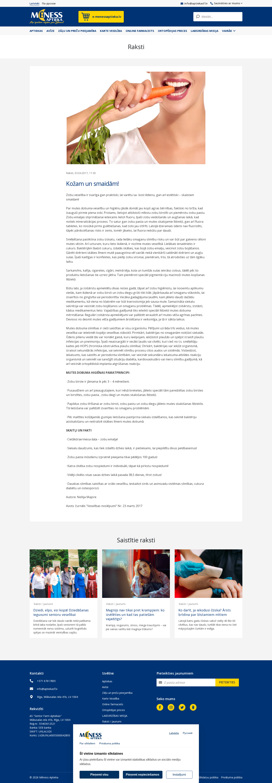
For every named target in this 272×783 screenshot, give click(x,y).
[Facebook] (160, 707)
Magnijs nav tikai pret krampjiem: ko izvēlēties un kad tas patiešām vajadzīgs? (135, 614)
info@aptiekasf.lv (195, 3)
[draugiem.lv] (193, 707)
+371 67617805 (46, 681)
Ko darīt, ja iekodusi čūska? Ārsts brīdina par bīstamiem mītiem (204, 612)
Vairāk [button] (227, 31)
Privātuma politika (231, 777)
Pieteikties (227, 682)
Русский (187, 733)
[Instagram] (171, 707)
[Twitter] (182, 707)
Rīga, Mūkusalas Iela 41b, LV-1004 (57, 697)
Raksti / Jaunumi (43, 604)
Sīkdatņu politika (208, 777)
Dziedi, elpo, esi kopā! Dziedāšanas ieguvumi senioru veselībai (61, 612)
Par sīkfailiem (87, 743)
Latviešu (174, 733)
